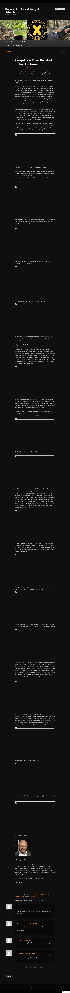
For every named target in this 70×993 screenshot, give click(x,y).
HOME (9, 976)
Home (7, 42)
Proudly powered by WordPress (35, 987)
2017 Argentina (29, 895)
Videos (56, 42)
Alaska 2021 (30, 42)
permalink (33, 896)
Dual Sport (44, 895)
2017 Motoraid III (38, 895)
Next (63, 51)
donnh (22, 896)
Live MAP (22, 42)
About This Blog (10, 45)
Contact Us (19, 45)
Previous (8, 51)
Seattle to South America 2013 (44, 42)
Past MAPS (14, 42)
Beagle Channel (27, 126)
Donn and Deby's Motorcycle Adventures (22, 10)
